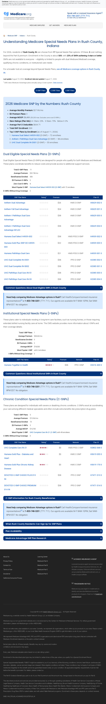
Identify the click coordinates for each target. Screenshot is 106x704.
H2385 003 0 (96, 273)
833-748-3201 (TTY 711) (78, 16)
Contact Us (7, 565)
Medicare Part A (42, 561)
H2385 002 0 (96, 260)
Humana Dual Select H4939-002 (26, 135)
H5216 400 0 (96, 365)
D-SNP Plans (40, 90)
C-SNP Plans (55, 90)
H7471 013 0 (96, 475)
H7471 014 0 (96, 485)
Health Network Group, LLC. (52, 612)
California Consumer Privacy (12, 578)
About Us (6, 557)
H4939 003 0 (96, 243)
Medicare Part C (42, 569)
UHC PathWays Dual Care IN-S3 (18, 279)
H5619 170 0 (96, 464)
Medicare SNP (12, 36)
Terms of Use (7, 569)
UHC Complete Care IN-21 (15, 447)
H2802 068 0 (96, 447)
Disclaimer (6, 574)
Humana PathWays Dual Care (17, 253)
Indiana (22, 36)
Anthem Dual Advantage (14, 203)
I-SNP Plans (69, 90)
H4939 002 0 (96, 236)
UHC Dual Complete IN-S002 (16, 266)
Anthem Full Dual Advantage (16, 209)
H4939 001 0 (96, 253)
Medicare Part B (42, 565)
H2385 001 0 (96, 266)
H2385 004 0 (96, 279)
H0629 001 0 (96, 209)
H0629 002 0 (96, 203)
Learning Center (42, 557)
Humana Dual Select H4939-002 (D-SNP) (46, 187)
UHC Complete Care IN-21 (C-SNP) (43, 432)
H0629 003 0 (96, 215)
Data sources (57, 83)
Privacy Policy (8, 561)
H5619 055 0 (96, 454)
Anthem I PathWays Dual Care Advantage (29, 139)
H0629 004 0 (96, 226)
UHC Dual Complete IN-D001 (24, 142)
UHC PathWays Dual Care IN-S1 (18, 273)
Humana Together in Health (16, 365)
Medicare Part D (42, 574)
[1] (102, 13)
